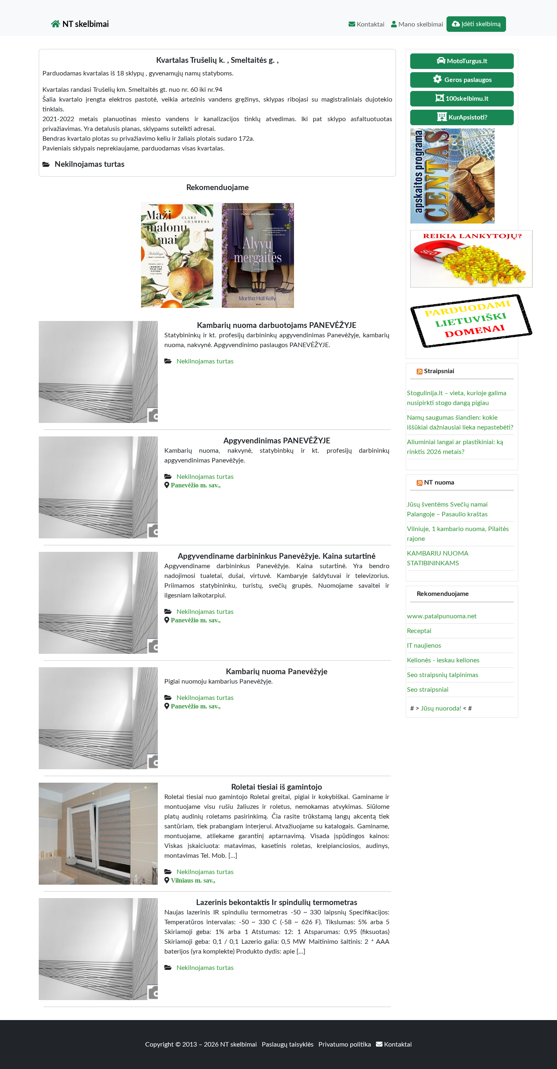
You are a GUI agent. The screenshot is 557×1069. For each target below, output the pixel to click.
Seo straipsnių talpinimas (442, 675)
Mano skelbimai (420, 24)
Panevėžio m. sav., (196, 485)
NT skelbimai (84, 24)
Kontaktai (370, 24)
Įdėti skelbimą (480, 24)
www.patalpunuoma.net (442, 616)
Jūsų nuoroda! (441, 708)
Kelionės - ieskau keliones (443, 660)
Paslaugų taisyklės (288, 1044)
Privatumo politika (345, 1044)
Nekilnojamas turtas (205, 361)
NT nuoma (439, 482)
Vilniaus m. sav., (193, 880)
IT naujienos (424, 645)
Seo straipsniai (428, 689)
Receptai (419, 631)
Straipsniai (439, 371)
